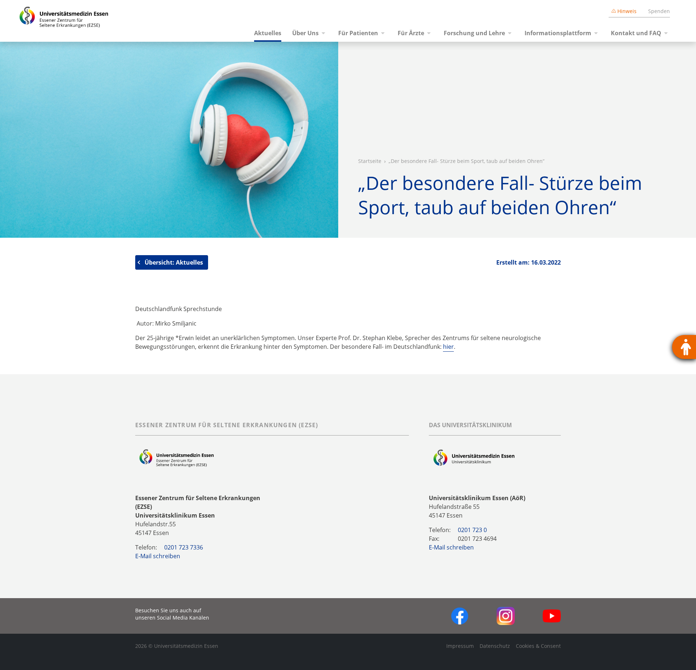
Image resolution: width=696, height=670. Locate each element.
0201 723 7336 (183, 547)
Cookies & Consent (538, 645)
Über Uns (305, 33)
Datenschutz (495, 645)
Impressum (460, 645)
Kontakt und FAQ (636, 33)
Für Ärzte (411, 33)
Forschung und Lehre (474, 33)
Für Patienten (358, 33)
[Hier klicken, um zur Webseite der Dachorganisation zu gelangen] (474, 458)
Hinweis (627, 11)
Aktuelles (267, 33)
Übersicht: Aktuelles (174, 262)
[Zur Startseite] (55, 20)
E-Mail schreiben (157, 556)
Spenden (659, 11)
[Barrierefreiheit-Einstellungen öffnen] (684, 347)
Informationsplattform (558, 33)
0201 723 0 (472, 530)
